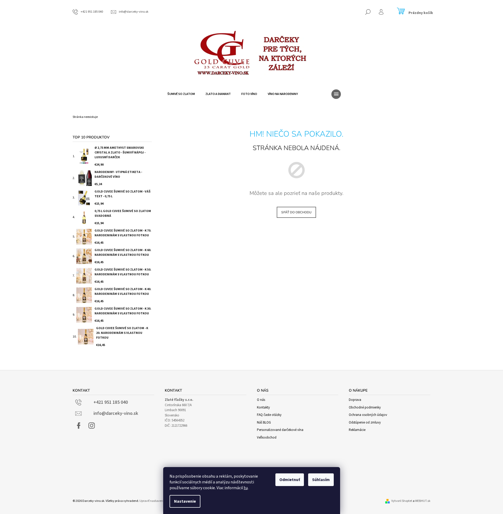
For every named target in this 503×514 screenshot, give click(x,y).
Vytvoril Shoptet (401, 501)
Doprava (355, 399)
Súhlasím (321, 480)
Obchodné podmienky (365, 407)
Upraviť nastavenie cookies (157, 501)
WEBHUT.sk (422, 501)
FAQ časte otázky (269, 414)
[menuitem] (181, 94)
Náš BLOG (264, 422)
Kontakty (263, 407)
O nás (261, 399)
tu (246, 488)
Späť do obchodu (296, 212)
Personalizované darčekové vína (280, 429)
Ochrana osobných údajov (368, 414)
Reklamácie (357, 429)
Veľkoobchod (266, 437)
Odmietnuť (289, 480)
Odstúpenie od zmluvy (365, 422)
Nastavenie (185, 501)
